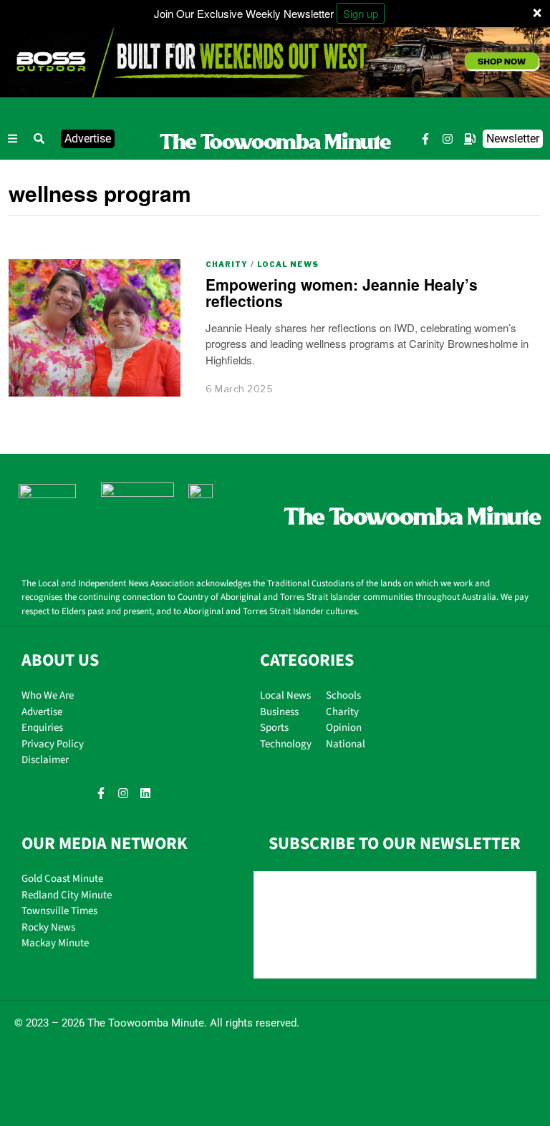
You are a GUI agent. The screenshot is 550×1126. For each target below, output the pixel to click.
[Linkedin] (145, 793)
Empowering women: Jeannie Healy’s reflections (342, 292)
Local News (288, 264)
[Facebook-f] (425, 139)
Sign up (360, 13)
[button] (39, 139)
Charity (227, 264)
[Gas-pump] (470, 139)
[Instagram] (447, 139)
